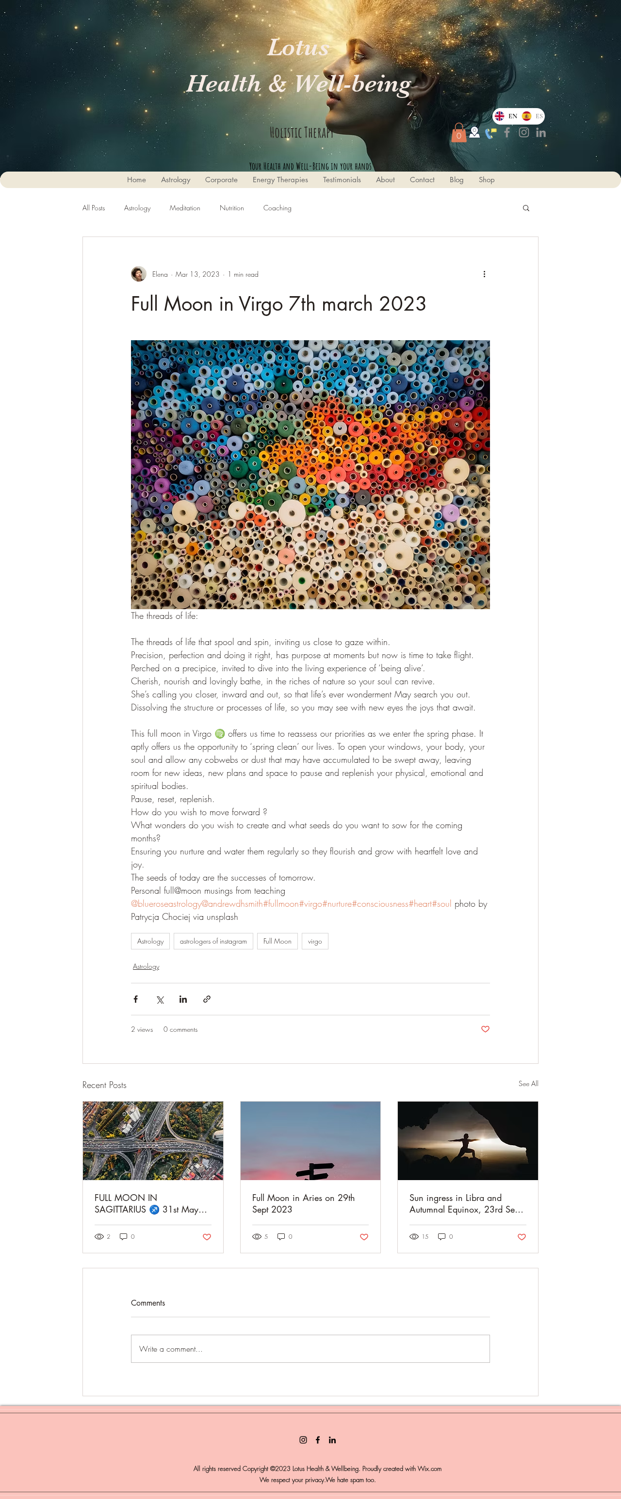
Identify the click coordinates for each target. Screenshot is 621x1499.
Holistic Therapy (302, 132)
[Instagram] (524, 132)
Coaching (277, 207)
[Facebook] (507, 132)
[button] (459, 132)
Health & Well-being (298, 83)
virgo (315, 941)
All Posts (93, 207)
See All (529, 1083)
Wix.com (429, 1468)
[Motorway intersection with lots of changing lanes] (153, 1141)
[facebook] (318, 1440)
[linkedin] (332, 1440)
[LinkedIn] (541, 132)
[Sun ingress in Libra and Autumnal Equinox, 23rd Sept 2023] (468, 1141)
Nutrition (232, 207)
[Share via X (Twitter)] (159, 999)
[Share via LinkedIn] (183, 999)
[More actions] (484, 274)
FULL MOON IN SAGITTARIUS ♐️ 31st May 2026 (146, 1203)
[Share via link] (207, 999)
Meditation (185, 207)
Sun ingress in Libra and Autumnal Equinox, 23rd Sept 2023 (465, 1203)
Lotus (298, 47)
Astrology (137, 207)
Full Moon (277, 941)
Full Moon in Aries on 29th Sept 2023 (303, 1203)
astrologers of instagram (213, 941)
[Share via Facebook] (135, 999)
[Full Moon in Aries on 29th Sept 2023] (311, 1141)
